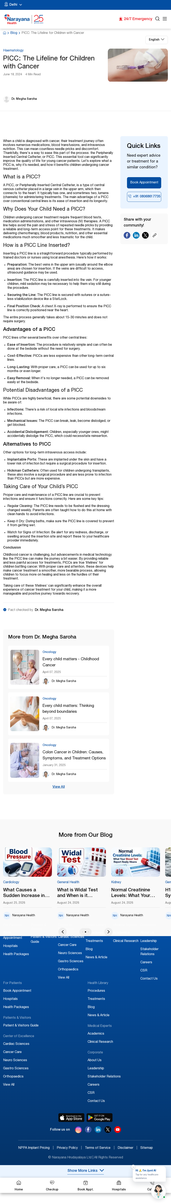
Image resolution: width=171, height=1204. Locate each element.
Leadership (148, 941)
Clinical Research (125, 941)
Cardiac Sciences (71, 937)
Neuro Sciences (70, 953)
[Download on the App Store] (71, 1117)
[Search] (157, 19)
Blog (13, 33)
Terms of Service (99, 1148)
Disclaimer (127, 1148)
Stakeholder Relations (104, 1077)
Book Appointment (144, 182)
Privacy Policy (69, 1148)
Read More (27, 862)
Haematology (13, 50)
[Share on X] (145, 236)
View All (59, 787)
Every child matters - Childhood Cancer (71, 662)
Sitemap (146, 1148)
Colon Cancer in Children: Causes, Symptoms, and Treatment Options (74, 755)
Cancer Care (67, 945)
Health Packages (16, 954)
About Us (147, 933)
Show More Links (82, 1171)
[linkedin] (98, 1132)
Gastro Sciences (70, 961)
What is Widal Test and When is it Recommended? (77, 893)
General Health (68, 882)
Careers (146, 962)
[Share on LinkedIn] (136, 236)
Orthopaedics (68, 969)
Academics (121, 933)
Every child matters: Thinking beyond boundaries (68, 709)
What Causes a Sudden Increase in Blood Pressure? (24, 893)
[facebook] (88, 1132)
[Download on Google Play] (100, 1117)
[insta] (78, 1130)
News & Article (96, 957)
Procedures (94, 933)
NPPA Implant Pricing (36, 1148)
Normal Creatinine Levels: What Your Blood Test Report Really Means (131, 893)
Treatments (94, 941)
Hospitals (10, 946)
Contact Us (149, 979)
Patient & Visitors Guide (21, 1025)
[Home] (24, 19)
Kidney (116, 882)
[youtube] (117, 1132)
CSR (143, 970)
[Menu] (165, 19)
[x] (107, 1132)
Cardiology (11, 882)
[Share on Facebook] (127, 236)
